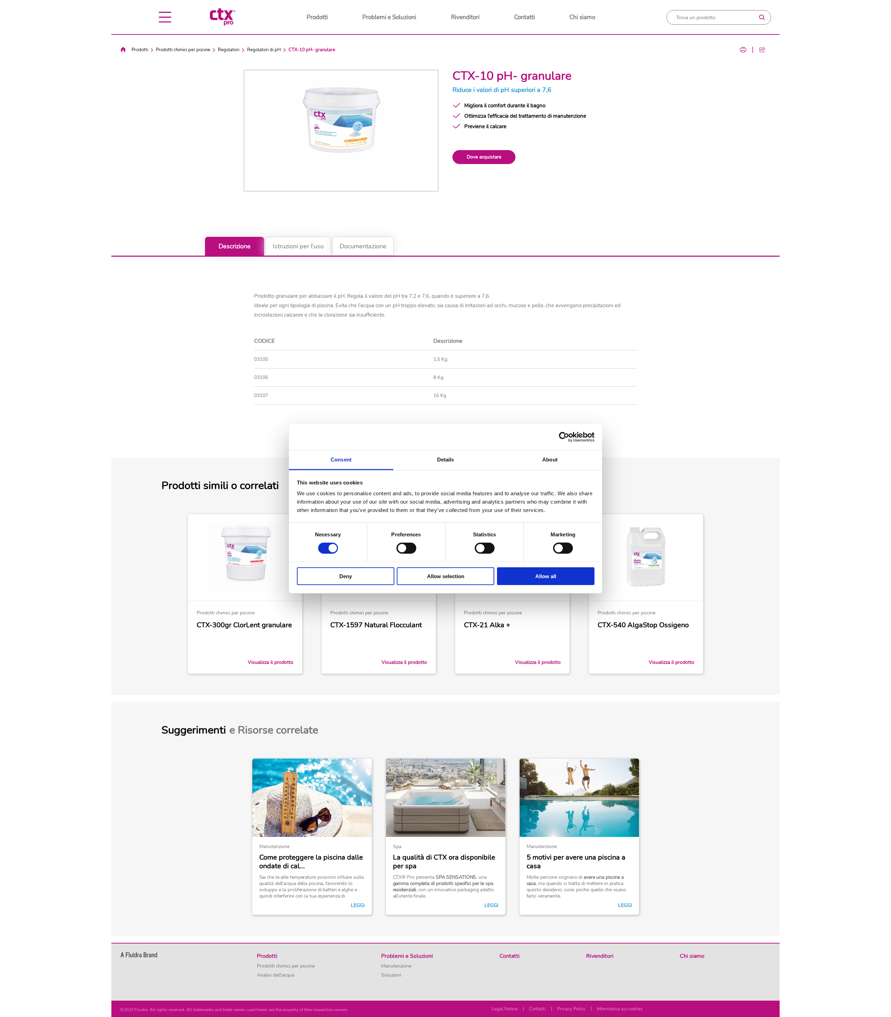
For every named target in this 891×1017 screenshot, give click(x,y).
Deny (345, 576)
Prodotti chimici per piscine (183, 50)
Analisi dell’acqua (275, 975)
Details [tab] (445, 460)
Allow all (545, 576)
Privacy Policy (571, 1009)
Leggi (358, 905)
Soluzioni (391, 975)
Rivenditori (465, 17)
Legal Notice (505, 1009)
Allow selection (445, 576)
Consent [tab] (341, 460)
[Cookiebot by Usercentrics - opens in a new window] (564, 437)
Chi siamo (582, 17)
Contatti (524, 17)
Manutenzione (396, 966)
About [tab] (550, 460)
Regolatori (228, 50)
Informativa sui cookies (619, 1009)
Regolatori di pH (264, 50)
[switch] (406, 548)
